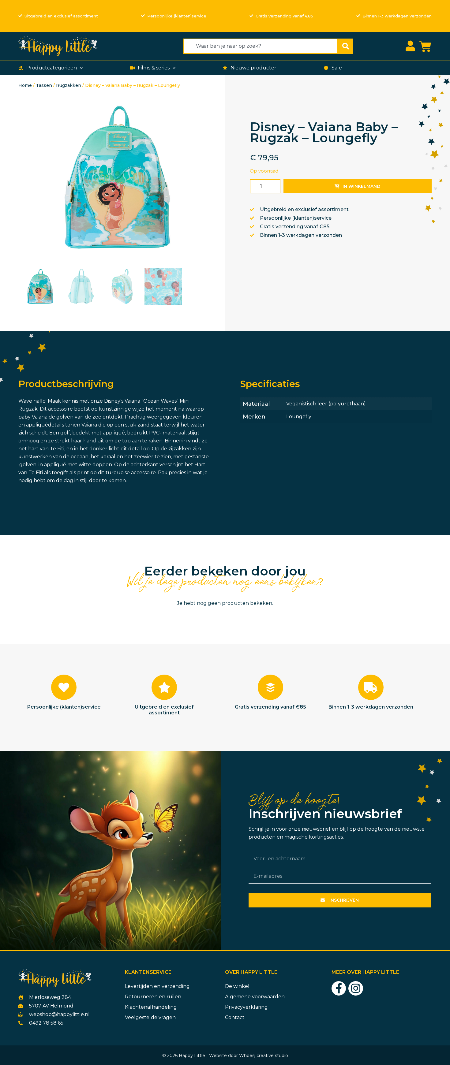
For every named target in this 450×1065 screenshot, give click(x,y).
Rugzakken (68, 85)
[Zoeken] (345, 46)
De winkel (237, 986)
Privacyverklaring (246, 1007)
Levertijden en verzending (157, 986)
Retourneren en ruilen (153, 997)
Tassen (44, 85)
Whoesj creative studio (263, 1055)
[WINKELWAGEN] (425, 47)
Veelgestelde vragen (150, 1017)
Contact (235, 1017)
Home (25, 85)
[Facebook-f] (339, 988)
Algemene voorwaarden (255, 997)
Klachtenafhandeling (151, 1007)
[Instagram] (355, 988)
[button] (51, 68)
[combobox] (260, 46)
